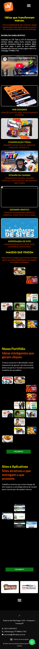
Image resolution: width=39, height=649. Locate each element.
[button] (29, 6)
